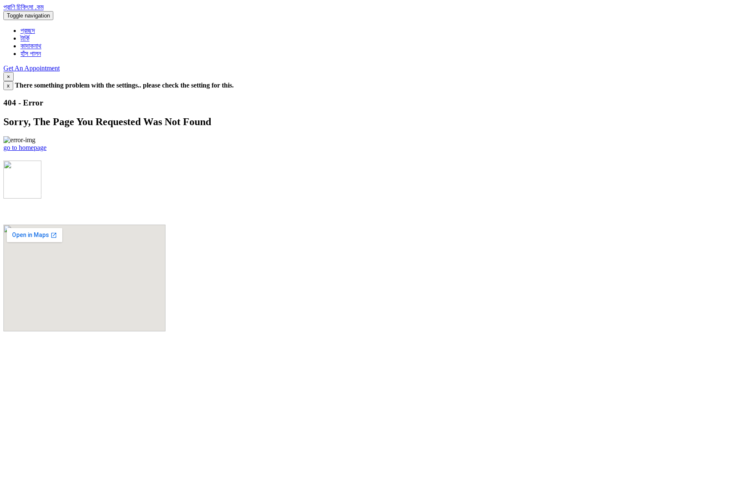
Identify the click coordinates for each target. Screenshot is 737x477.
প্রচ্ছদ (27, 30)
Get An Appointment (31, 68)
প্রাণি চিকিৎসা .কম (23, 7)
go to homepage (24, 147)
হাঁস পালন (30, 53)
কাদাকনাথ (30, 46)
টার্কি (24, 38)
